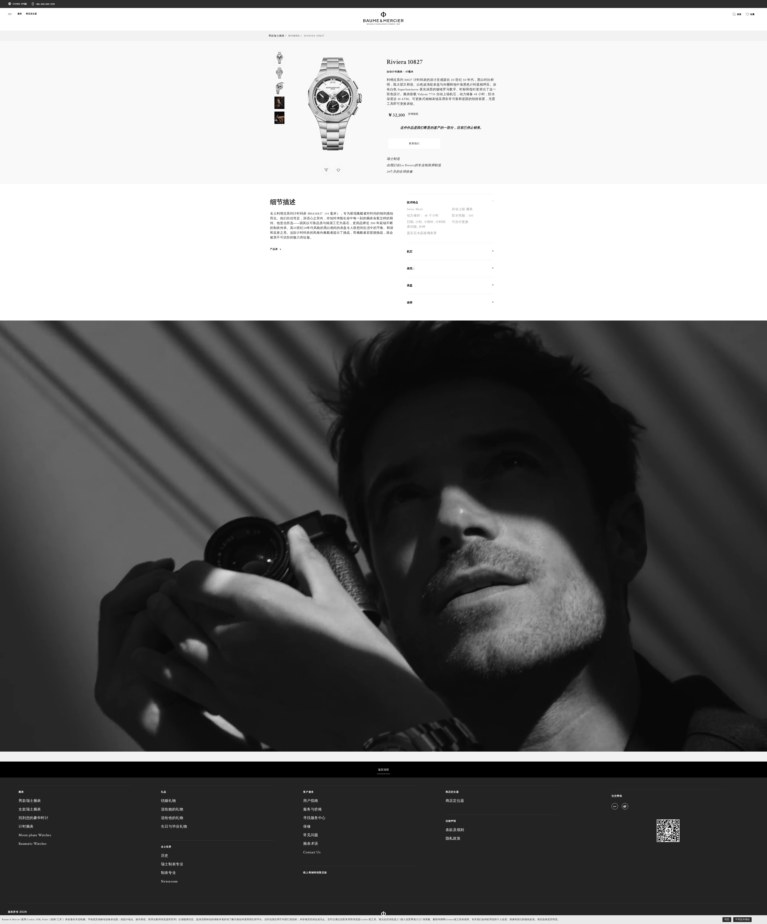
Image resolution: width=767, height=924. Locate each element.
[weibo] (625, 806)
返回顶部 (383, 769)
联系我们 (414, 143)
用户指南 (310, 800)
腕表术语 (310, 843)
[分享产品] (326, 170)
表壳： (411, 268)
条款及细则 (455, 830)
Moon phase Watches (35, 835)
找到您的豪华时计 (33, 818)
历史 (164, 855)
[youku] (615, 806)
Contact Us (311, 852)
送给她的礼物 (172, 809)
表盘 (409, 285)
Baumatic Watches (32, 843)
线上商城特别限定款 (315, 872)
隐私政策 (453, 838)
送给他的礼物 (172, 818)
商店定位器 (455, 800)
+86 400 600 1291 (45, 4)
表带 (409, 302)
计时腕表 (26, 826)
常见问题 (310, 835)
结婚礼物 (168, 800)
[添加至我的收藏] (338, 170)
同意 (726, 919)
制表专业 (168, 873)
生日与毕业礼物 (174, 826)
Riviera (294, 35)
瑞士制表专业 (172, 864)
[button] (10, 14)
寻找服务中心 (314, 818)
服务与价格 (312, 809)
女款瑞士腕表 (30, 809)
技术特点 (412, 202)
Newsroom (169, 881)
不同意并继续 (742, 919)
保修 (307, 826)
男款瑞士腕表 (276, 35)
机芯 (409, 251)
